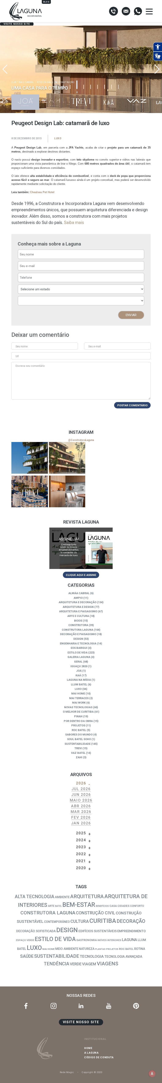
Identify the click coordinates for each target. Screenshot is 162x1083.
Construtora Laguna (77, 629)
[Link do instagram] (29, 458)
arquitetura (87, 896)
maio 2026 (81, 800)
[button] (157, 69)
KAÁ (78, 675)
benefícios (102, 905)
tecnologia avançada (123, 957)
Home (88, 1048)
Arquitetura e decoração (77, 602)
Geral (78, 661)
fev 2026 (81, 817)
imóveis (102, 940)
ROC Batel (79, 730)
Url (17, 356)
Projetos (78, 725)
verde (75, 964)
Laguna (129, 939)
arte (51, 905)
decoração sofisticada (36, 931)
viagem (89, 964)
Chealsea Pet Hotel (42, 192)
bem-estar (78, 904)
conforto (137, 905)
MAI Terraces (79, 698)
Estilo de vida (78, 652)
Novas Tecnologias (78, 707)
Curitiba (102, 920)
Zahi (79, 757)
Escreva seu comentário (30, 365)
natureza (86, 949)
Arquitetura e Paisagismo (78, 611)
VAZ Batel (78, 752)
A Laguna (91, 1052)
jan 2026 (81, 823)
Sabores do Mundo (79, 734)
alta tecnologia (34, 896)
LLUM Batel (79, 684)
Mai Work (79, 702)
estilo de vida (55, 939)
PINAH (78, 716)
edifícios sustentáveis (97, 931)
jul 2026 (81, 789)
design (67, 930)
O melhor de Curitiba (78, 711)
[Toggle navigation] (149, 11)
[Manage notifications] (152, 1073)
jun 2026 (81, 794)
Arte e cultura (78, 616)
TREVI (78, 748)
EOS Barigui (79, 647)
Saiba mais (74, 222)
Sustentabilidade (77, 743)
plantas (100, 949)
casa (113, 905)
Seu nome (22, 346)
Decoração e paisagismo (78, 634)
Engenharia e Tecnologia (78, 643)
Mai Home (78, 693)
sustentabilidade (56, 956)
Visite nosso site (17, 24)
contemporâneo (57, 921)
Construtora (78, 625)
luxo (34, 947)
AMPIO (78, 597)
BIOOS (78, 620)
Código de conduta (99, 1057)
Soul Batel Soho (79, 739)
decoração (131, 921)
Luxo (57, 138)
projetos (112, 949)
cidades (123, 905)
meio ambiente (66, 949)
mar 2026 (81, 811)
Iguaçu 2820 (78, 666)
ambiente (62, 897)
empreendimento (131, 931)
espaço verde (25, 940)
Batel (58, 906)
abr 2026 (81, 806)
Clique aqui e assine (81, 575)
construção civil (95, 913)
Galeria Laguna (79, 657)
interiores (114, 940)
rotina (139, 949)
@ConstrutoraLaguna (81, 440)
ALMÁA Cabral (78, 593)
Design (78, 638)
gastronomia (86, 940)
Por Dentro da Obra (78, 721)
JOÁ (79, 670)
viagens (107, 963)
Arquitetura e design (78, 606)
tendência (56, 963)
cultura (79, 921)
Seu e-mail (94, 346)
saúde (27, 956)
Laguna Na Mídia (79, 679)
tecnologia (92, 956)
